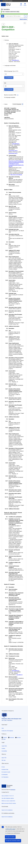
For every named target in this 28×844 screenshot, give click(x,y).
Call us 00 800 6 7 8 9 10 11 (8, 795)
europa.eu (12, 789)
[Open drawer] (3, 24)
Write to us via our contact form (8, 800)
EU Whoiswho (5, 774)
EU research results (6, 772)
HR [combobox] (6, 74)
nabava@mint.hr (15, 60)
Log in (21, 5)
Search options (23, 19)
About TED (4, 757)
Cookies (3, 748)
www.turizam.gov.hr (13, 150)
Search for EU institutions (7, 810)
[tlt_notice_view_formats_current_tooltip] (22, 104)
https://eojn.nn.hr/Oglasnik (16, 174)
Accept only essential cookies (13, 840)
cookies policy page (10, 829)
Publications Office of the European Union (11, 718)
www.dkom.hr (19, 674)
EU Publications (5, 777)
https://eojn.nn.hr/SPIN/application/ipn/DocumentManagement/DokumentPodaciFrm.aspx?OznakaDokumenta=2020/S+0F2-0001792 (16, 163)
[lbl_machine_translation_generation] (17, 95)
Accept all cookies (10, 836)
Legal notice (4, 745)
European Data (5, 769)
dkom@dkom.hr (15, 670)
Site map (3, 760)
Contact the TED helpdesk (7, 730)
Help (3, 728)
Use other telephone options (8, 798)
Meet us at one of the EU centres (9, 803)
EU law (3, 766)
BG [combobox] (6, 86)
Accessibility (4, 751)
